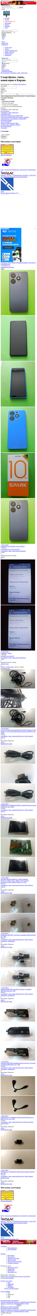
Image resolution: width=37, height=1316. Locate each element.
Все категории (5, 73)
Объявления (11, 1269)
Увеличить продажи (13, 1258)
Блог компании (12, 1249)
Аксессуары (22, 1122)
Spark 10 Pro (9, 549)
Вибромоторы (5, 1178)
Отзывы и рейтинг (13, 1263)
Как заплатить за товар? (15, 1261)
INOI (3, 656)
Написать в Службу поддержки (10, 1307)
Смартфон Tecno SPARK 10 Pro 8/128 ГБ (13, 546)
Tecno (4, 549)
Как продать (11, 1257)
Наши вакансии (12, 1248)
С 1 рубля (3, 97)
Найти (3, 34)
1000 (10, 744)
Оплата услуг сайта (6, 1281)
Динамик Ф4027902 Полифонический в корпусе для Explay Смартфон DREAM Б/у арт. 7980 (18, 1063)
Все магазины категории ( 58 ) (9, 193)
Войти (3, 66)
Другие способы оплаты (11, 1288)
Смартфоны (22, 551)
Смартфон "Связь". (6, 653)
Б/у (1, 549)
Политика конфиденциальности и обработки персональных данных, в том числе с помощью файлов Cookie (18, 1302)
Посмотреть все (5, 668)
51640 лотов (10, 667)
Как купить (11, 1255)
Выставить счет (12, 1272)
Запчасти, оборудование (26, 736)
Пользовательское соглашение (9, 1300)
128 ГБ (18, 549)
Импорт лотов (12, 1260)
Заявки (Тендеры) (30, 96)
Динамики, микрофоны (8, 941)
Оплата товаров (5, 1291)
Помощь (3, 1254)
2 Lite (7, 656)
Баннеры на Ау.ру (13, 1267)
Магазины (10, 97)
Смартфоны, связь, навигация (18, 73)
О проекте (4, 1246)
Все (2, 96)
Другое (3, 737)
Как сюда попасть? (20, 84)
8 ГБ (14, 549)
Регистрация (5, 69)
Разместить (5, 43)
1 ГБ (10, 656)
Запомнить (6, 63)
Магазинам (11, 1270)
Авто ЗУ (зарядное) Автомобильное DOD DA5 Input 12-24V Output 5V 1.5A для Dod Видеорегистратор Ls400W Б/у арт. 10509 (18, 731)
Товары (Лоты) (8, 96)
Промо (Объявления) (19, 96)
